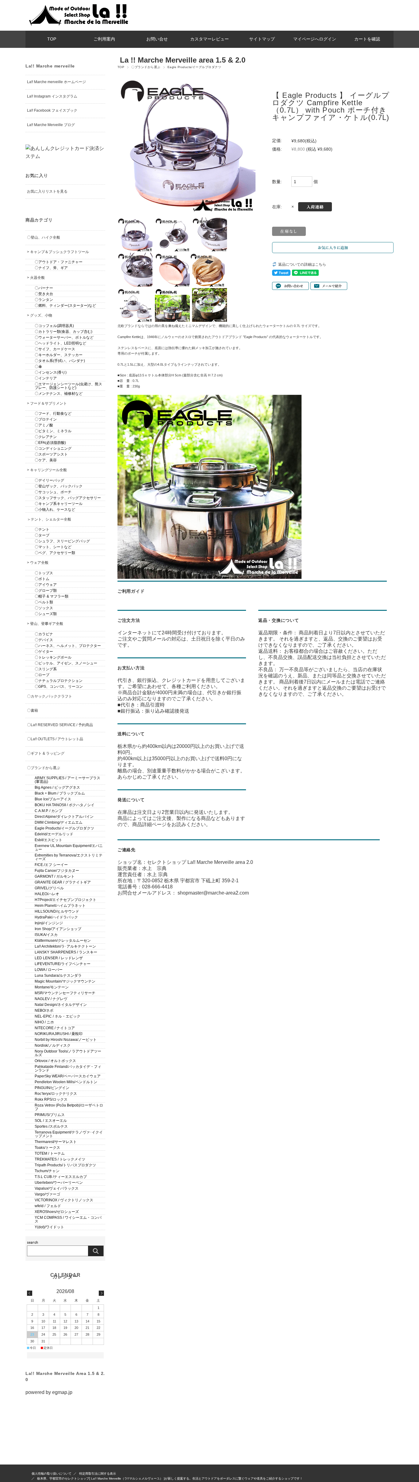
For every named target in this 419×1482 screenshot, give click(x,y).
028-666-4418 (157, 886)
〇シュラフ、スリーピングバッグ (62, 541)
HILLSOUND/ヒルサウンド (57, 911)
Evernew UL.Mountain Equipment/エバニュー (69, 848)
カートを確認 (367, 39)
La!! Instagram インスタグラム (52, 96)
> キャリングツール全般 (47, 470)
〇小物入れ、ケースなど (55, 509)
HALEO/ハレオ (47, 894)
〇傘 (38, 366)
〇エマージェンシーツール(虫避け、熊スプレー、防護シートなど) (68, 386)
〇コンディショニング (53, 448)
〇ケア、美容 (46, 460)
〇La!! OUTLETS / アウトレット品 (55, 739)
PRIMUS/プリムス (50, 1115)
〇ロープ (42, 675)
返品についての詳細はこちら (302, 264)
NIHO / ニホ (44, 1022)
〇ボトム (42, 579)
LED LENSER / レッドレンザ (59, 958)
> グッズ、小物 (39, 315)
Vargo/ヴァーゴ (47, 1194)
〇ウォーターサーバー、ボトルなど (64, 337)
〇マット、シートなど (53, 547)
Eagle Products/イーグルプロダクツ (194, 67)
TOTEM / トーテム (50, 1153)
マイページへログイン (314, 39)
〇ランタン (44, 300)
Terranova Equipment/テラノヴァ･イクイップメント (69, 1134)
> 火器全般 (36, 277)
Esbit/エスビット (48, 840)
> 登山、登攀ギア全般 (45, 624)
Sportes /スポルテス (51, 1126)
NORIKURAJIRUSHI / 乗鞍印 (59, 1034)
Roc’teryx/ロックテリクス (56, 1093)
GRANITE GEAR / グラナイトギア (63, 882)
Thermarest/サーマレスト (56, 1142)
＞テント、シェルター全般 (49, 519)
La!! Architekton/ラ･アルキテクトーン (65, 946)
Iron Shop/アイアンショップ (58, 929)
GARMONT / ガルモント (55, 876)
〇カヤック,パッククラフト (49, 696)
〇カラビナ (44, 634)
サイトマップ (262, 39)
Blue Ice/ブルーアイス (53, 799)
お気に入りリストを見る (47, 191)
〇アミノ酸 (44, 425)
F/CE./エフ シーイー (51, 865)
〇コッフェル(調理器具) (54, 326)
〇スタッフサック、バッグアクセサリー (68, 498)
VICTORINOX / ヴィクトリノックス (64, 1200)
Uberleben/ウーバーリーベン (59, 1182)
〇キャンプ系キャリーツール (59, 504)
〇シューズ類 (46, 614)
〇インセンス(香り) (51, 372)
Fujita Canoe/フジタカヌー (57, 870)
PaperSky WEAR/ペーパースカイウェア (68, 1076)
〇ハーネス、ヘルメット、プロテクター (68, 646)
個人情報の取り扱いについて (51, 1473)
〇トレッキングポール (53, 657)
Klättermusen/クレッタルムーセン (63, 940)
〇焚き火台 (44, 294)
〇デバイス (44, 640)
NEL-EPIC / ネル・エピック (57, 1016)
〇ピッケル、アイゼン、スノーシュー (66, 663)
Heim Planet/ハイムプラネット (60, 905)
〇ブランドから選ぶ (145, 67)
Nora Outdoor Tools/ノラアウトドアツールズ (68, 1053)
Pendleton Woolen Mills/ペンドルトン (66, 1082)
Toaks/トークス (47, 1147)
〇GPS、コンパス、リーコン (59, 686)
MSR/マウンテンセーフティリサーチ (65, 993)
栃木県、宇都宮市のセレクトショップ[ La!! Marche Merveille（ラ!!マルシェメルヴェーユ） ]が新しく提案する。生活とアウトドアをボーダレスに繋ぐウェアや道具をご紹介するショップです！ (170, 1478)
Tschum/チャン (47, 1171)
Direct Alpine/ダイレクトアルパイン (64, 816)
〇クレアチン (46, 437)
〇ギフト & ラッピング (45, 753)
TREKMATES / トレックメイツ (60, 1159)
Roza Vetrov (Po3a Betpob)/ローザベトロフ (69, 1107)
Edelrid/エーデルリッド (54, 834)
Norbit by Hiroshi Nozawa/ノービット (66, 1039)
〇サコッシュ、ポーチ (53, 492)
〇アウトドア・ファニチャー (59, 262)
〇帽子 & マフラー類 (51, 596)
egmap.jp (62, 1392)
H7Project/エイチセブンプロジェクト (65, 900)
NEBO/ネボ (44, 1010)
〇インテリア (46, 378)
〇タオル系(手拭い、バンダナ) (60, 361)
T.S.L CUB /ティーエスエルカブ (61, 1177)
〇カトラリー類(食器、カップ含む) (63, 331)
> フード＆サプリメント (47, 403)
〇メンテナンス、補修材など (59, 393)
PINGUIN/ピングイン (52, 1088)
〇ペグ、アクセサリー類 (55, 553)
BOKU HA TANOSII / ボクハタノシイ (64, 805)
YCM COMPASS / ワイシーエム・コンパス (68, 1219)
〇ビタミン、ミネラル (53, 431)
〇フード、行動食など (53, 413)
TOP (51, 39)
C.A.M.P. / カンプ (48, 811)
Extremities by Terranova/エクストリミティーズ (68, 857)
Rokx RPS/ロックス (51, 1099)
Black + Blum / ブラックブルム (60, 793)
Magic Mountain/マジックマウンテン (65, 981)
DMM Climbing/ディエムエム (59, 822)
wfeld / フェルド (48, 1206)
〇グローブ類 (46, 590)
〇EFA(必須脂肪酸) (50, 443)
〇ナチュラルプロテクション (59, 681)
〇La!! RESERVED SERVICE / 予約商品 (60, 725)
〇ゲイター (44, 651)
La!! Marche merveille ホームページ (56, 82)
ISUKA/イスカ (46, 935)
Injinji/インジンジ (49, 923)
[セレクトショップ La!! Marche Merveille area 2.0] (77, 26)
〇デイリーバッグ (49, 480)
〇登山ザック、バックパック (59, 486)
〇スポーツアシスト (51, 454)
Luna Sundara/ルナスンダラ (58, 975)
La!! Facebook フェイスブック (52, 110)
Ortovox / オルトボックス (55, 1061)
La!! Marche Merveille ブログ (51, 125)
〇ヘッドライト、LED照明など (60, 343)
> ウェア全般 (37, 562)
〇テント (42, 529)
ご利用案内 (104, 39)
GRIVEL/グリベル (49, 888)
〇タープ (42, 535)
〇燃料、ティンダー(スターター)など (65, 305)
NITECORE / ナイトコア (55, 1028)
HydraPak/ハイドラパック (56, 917)
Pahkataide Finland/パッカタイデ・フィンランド (68, 1068)
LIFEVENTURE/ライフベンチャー (62, 964)
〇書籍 (32, 710)
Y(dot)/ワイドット (49, 1227)
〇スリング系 (46, 669)
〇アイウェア (46, 585)
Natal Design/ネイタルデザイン (61, 1005)
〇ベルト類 (44, 602)
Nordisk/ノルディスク (53, 1045)
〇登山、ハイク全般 (43, 237)
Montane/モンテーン (52, 987)
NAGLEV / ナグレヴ (51, 999)
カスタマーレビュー (209, 39)
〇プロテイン (46, 419)
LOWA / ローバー (49, 970)
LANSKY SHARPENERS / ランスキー (66, 952)
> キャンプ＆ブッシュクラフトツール (58, 252)
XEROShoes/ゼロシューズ (57, 1212)
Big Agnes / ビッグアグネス (57, 787)
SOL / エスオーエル (51, 1120)
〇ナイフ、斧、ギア (51, 268)
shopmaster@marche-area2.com (213, 892)
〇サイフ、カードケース (55, 349)
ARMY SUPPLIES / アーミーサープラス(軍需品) (67, 780)
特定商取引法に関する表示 (97, 1473)
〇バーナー (44, 288)
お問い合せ (157, 39)
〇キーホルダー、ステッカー (59, 355)
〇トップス (44, 573)
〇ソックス (44, 608)
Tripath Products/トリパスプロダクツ (65, 1165)
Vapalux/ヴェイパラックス (57, 1188)
